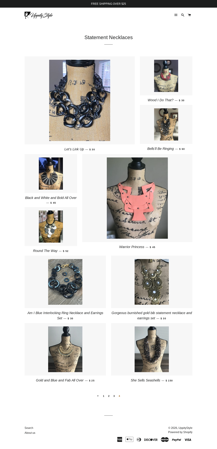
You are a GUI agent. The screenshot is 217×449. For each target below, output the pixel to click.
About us (30, 432)
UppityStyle (185, 427)
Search (29, 427)
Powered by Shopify (180, 432)
